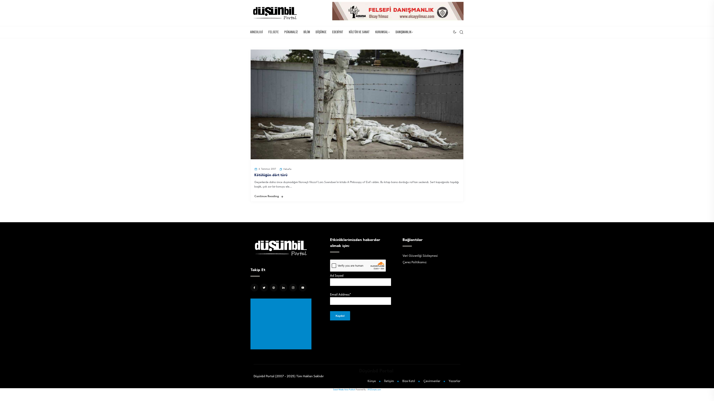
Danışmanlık (403, 32)
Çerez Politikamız (415, 262)
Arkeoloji (256, 32)
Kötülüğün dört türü (270, 175)
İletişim (389, 381)
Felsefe (273, 32)
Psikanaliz (291, 32)
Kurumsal (381, 32)
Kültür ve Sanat (359, 32)
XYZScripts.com (374, 390)
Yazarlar (454, 381)
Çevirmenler (431, 381)
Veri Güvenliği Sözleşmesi (420, 255)
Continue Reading (266, 196)
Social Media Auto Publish (344, 390)
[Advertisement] (281, 324)
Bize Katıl (408, 381)
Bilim (306, 32)
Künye (372, 381)
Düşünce (321, 32)
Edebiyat (337, 32)
